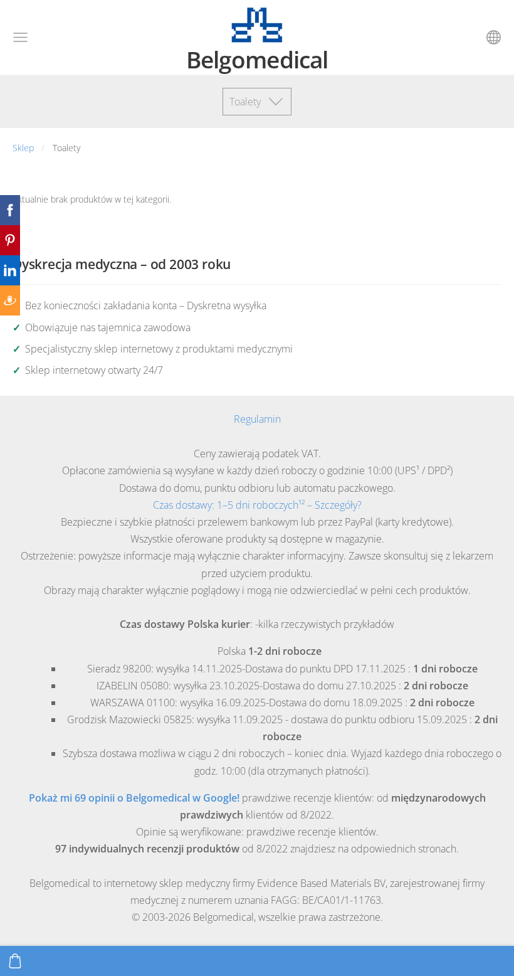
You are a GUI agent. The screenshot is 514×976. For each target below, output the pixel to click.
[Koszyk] (15, 961)
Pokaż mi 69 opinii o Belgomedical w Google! (134, 798)
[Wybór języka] (493, 37)
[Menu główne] (20, 37)
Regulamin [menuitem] (257, 419)
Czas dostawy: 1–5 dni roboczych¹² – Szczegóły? (257, 505)
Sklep (23, 148)
